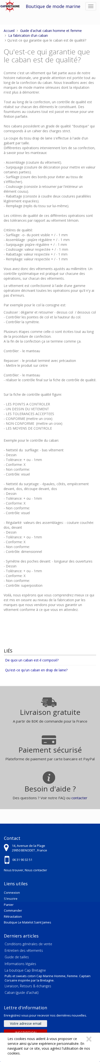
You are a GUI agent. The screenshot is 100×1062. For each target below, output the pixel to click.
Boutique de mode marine (53, 6)
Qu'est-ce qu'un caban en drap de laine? (36, 670)
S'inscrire (10, 898)
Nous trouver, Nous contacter (25, 870)
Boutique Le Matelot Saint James (27, 922)
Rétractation (13, 916)
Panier (9, 904)
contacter (79, 797)
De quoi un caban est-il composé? (31, 660)
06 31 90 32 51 (22, 859)
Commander (13, 910)
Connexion (12, 892)
